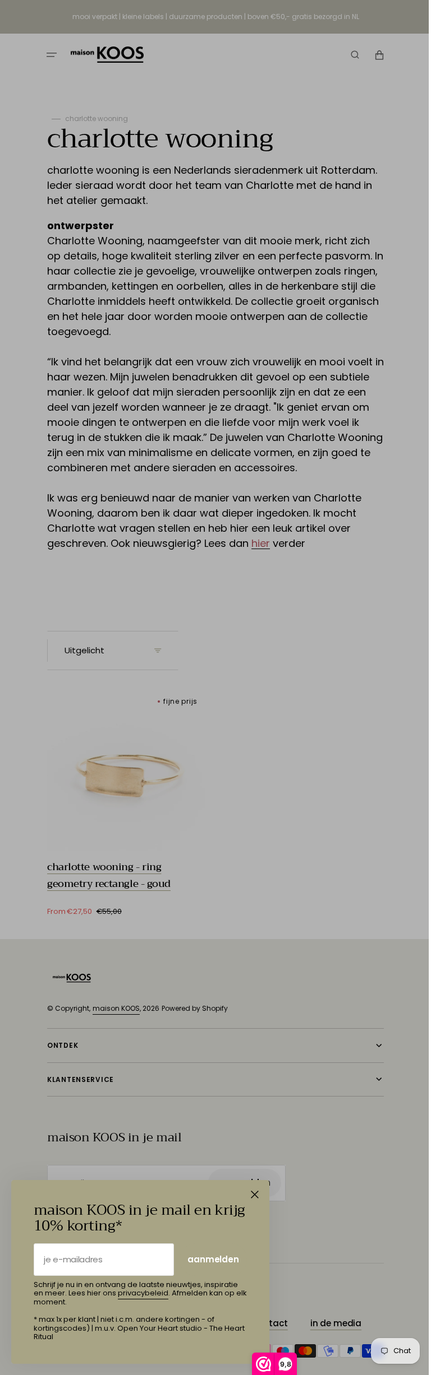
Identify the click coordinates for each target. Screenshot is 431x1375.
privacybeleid (143, 1293)
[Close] (254, 1194)
